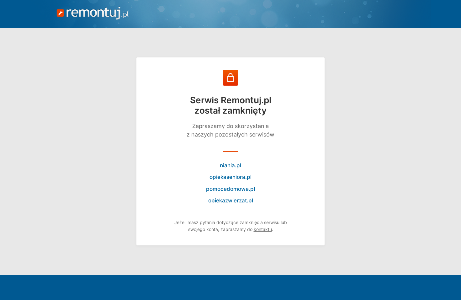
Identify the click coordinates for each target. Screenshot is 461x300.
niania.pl (230, 165)
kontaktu (263, 229)
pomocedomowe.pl (230, 189)
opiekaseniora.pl (230, 177)
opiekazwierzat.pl (230, 200)
